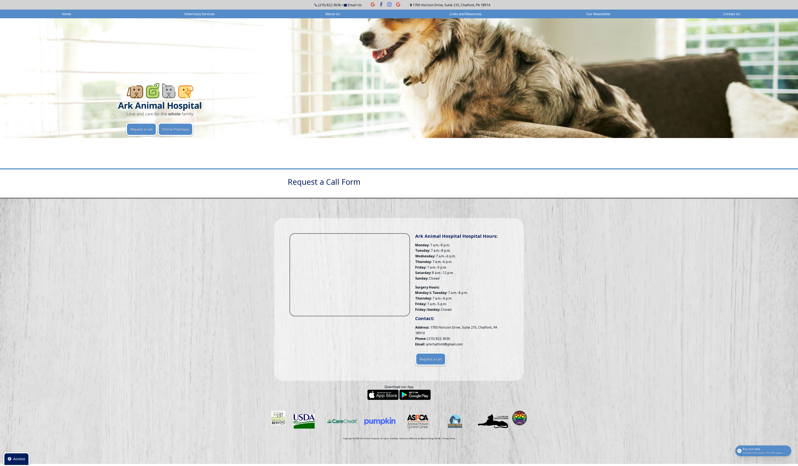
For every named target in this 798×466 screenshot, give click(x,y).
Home (66, 14)
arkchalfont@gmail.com (444, 344)
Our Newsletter (598, 14)
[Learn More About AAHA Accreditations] (304, 421)
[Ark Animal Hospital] (159, 99)
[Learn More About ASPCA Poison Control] (417, 421)
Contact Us (731, 14)
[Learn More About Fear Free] (455, 421)
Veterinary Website (408, 438)
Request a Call (141, 129)
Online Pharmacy (175, 129)
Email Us (355, 5)
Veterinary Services (199, 14)
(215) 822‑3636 (329, 5)
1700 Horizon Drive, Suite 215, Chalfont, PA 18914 (451, 5)
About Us (332, 14)
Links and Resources (465, 14)
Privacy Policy (449, 438)
